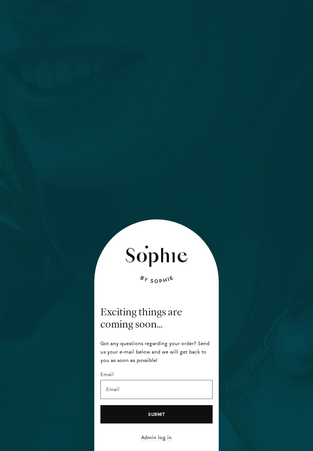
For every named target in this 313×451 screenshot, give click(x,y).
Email (107, 374)
